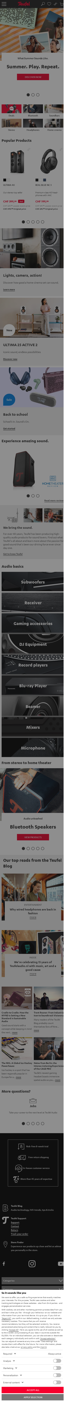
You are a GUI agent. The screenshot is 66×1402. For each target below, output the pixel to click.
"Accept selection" (48, 1338)
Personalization (10, 1375)
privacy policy (27, 1347)
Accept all (33, 1390)
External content (11, 1382)
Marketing (8, 1368)
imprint (43, 1347)
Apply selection (33, 1397)
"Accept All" (14, 1329)
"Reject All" (6, 1318)
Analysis (7, 1360)
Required (7, 1353)
